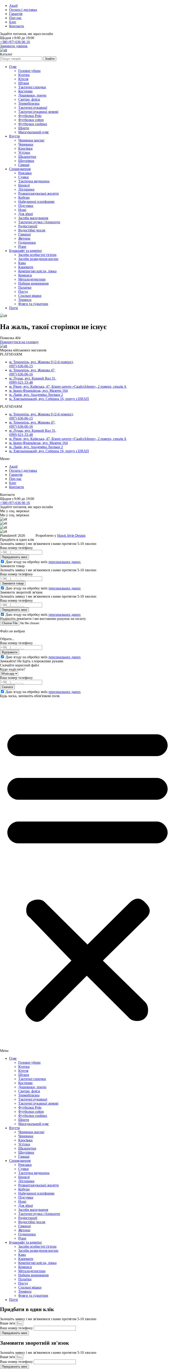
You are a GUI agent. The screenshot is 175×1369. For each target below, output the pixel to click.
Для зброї (25, 214)
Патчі (13, 308)
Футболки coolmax (32, 124)
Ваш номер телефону (17, 1328)
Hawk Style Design (71, 535)
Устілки (24, 152)
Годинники (27, 242)
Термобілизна (28, 103)
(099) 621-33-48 (21, 382)
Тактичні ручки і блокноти (39, 222)
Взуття (14, 136)
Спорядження (20, 169)
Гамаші (23, 165)
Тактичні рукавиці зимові (38, 112)
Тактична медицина (33, 181)
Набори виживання (33, 283)
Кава (22, 263)
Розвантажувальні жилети (38, 193)
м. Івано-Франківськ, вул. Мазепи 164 (38, 391)
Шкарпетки (27, 157)
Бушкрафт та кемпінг (25, 251)
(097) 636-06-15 (21, 366)
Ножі (22, 210)
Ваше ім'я (8, 1323)
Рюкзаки (25, 173)
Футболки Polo (29, 116)
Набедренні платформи (36, 202)
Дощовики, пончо (32, 95)
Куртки (24, 75)
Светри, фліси (29, 99)
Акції (13, 5)
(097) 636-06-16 (21, 374)
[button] (87, 875)
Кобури (24, 197)
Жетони (24, 238)
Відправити (9, 652)
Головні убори (29, 71)
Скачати (7, 687)
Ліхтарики (26, 189)
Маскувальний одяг (33, 132)
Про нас (15, 18)
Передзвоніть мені (14, 557)
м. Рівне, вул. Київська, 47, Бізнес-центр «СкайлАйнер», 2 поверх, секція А (67, 386)
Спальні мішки (29, 296)
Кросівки (25, 148)
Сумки (23, 177)
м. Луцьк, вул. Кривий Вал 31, (32, 378)
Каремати (25, 267)
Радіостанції (27, 226)
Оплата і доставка (23, 10)
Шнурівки (26, 161)
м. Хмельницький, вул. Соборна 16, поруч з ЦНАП (49, 399)
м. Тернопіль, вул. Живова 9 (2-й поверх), (41, 362)
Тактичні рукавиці (32, 107)
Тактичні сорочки (32, 87)
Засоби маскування (33, 218)
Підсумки (25, 206)
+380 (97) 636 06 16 (15, 42)
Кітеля (23, 79)
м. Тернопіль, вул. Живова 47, (32, 370)
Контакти (16, 26)
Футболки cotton (31, 120)
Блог (12, 22)
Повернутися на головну (19, 342)
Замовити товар (13, 583)
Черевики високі (31, 140)
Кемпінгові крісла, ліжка (37, 271)
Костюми (25, 91)
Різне (22, 246)
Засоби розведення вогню (38, 259)
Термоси (24, 300)
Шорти (23, 128)
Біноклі (24, 185)
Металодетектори (32, 279)
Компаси (25, 275)
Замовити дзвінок (14, 46)
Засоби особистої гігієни (37, 255)
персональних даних (65, 562)
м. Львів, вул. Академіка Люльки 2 (36, 395)
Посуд (23, 291)
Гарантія (15, 14)
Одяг (13, 67)
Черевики (25, 144)
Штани (23, 83)
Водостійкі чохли (31, 230)
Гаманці (24, 234)
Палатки (24, 287)
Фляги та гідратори (33, 304)
